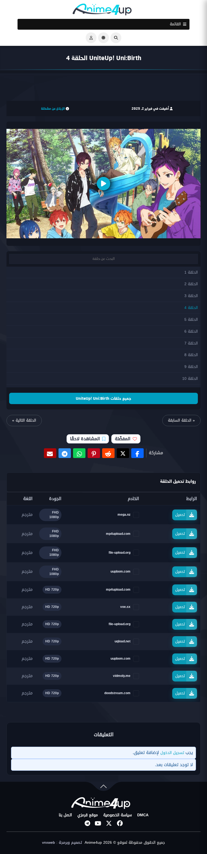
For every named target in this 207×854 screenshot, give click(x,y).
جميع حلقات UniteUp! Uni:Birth (103, 398)
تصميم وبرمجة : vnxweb (62, 842)
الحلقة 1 (191, 272)
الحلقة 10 (190, 378)
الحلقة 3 (191, 295)
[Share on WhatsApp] (79, 453)
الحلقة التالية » (24, 420)
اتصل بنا (65, 815)
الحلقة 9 (191, 366)
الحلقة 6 (191, 331)
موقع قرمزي (87, 815)
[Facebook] (119, 823)
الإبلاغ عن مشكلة (53, 108)
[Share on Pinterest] (94, 453)
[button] (116, 37)
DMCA (143, 815)
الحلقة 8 (191, 355)
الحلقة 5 (191, 319)
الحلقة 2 (191, 284)
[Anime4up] (102, 10)
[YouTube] (98, 823)
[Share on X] (123, 453)
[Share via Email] (50, 453)
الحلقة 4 (191, 307)
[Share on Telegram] (64, 453)
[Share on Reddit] (108, 453)
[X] (109, 823)
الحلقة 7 (191, 343)
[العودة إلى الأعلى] (103, 787)
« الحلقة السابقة (181, 420)
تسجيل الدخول (172, 752)
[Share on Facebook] (137, 453)
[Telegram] (87, 823)
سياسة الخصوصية (117, 815)
